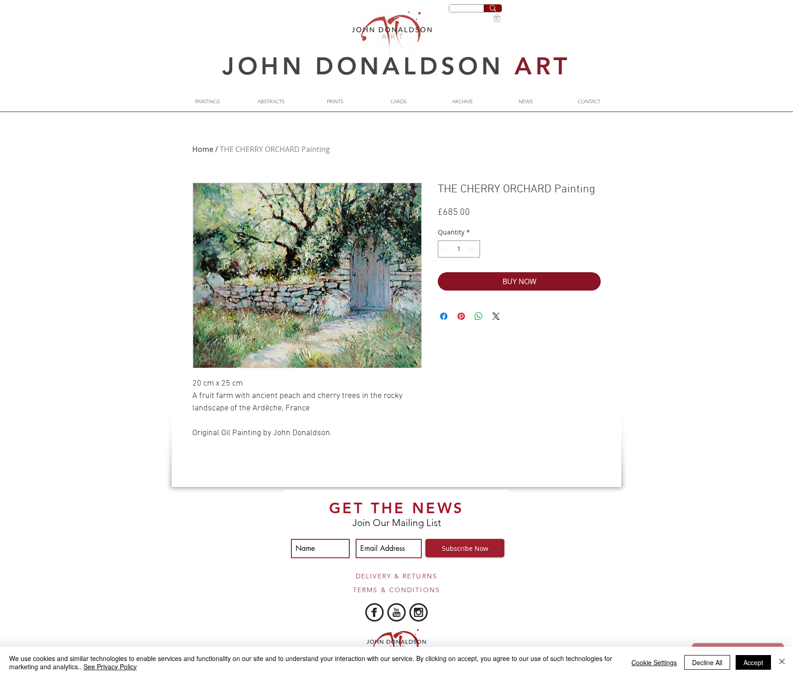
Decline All (707, 662)
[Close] (781, 662)
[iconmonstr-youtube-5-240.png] (396, 612)
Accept (753, 662)
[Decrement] (445, 249)
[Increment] (473, 249)
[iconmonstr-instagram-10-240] (418, 612)
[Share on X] (496, 316)
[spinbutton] (459, 249)
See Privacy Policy (110, 666)
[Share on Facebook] (443, 316)
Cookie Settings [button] (654, 662)
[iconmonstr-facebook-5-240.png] (374, 612)
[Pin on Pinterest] (461, 316)
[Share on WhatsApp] (478, 316)
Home (202, 149)
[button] (497, 18)
